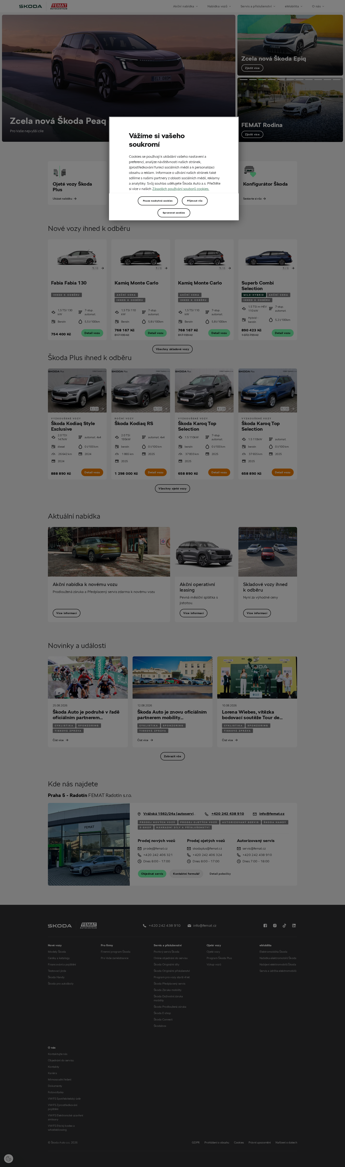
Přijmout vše (194, 200)
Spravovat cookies (174, 212)
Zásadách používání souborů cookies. (180, 189)
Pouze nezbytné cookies (158, 200)
